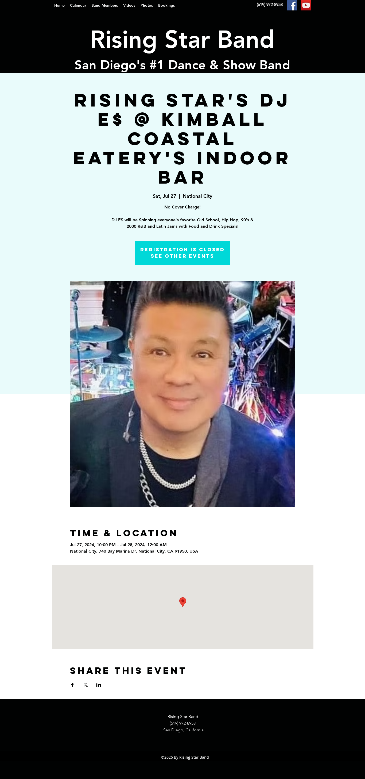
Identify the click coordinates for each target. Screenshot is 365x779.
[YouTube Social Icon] (306, 5)
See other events (182, 256)
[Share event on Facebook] (72, 685)
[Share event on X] (85, 685)
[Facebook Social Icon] (292, 5)
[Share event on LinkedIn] (98, 685)
